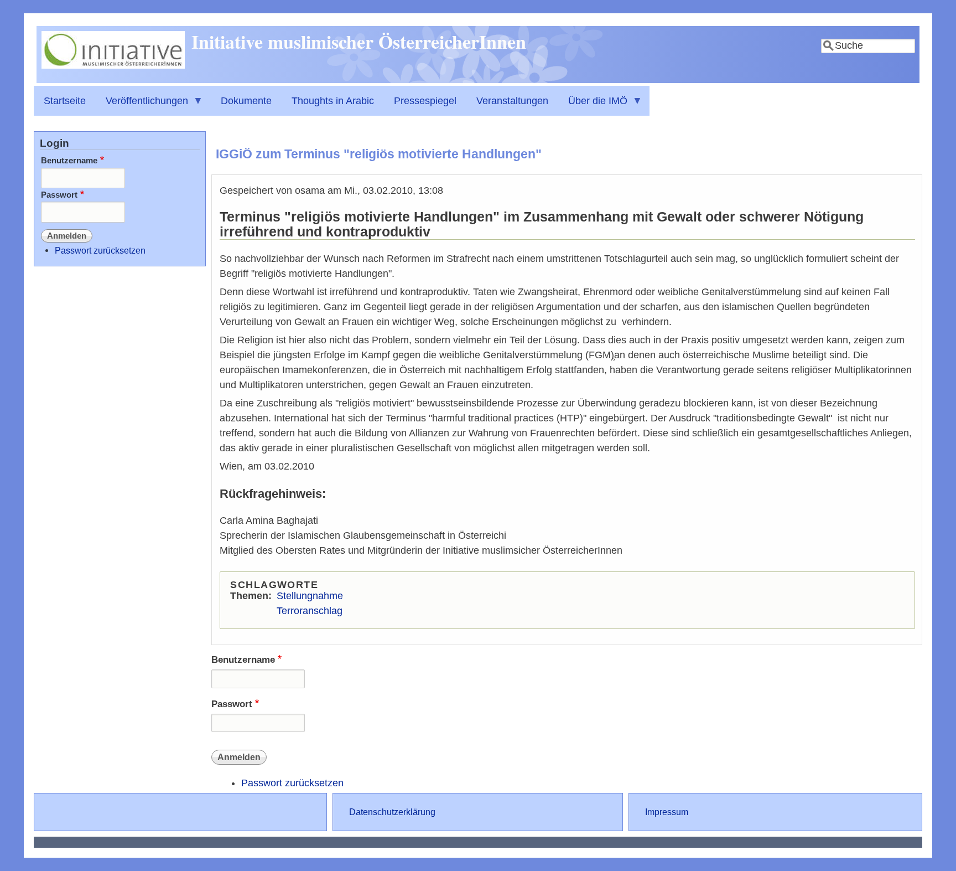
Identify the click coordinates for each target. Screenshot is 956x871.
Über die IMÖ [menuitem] (592, 105)
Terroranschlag (309, 610)
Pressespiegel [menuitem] (425, 100)
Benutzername (243, 659)
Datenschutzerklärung (392, 812)
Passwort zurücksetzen (292, 782)
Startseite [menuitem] (65, 100)
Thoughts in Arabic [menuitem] (333, 100)
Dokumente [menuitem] (246, 100)
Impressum (666, 812)
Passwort (231, 704)
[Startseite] (113, 65)
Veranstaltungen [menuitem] (512, 100)
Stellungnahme (310, 595)
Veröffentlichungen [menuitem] (142, 105)
